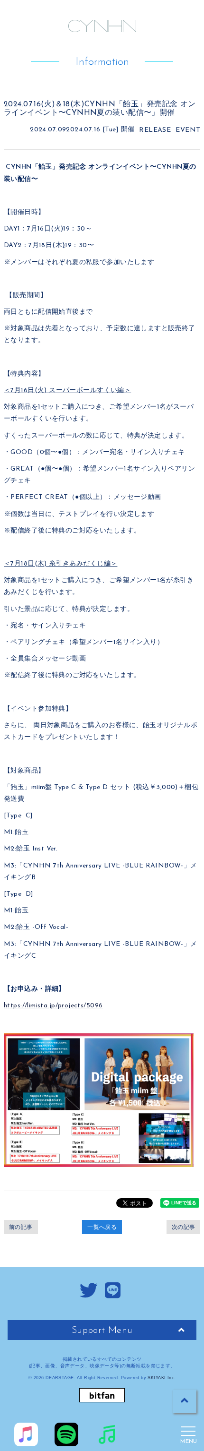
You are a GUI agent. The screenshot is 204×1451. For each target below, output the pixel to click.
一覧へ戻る (102, 1227)
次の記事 (183, 1227)
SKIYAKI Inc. (162, 1377)
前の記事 (21, 1227)
